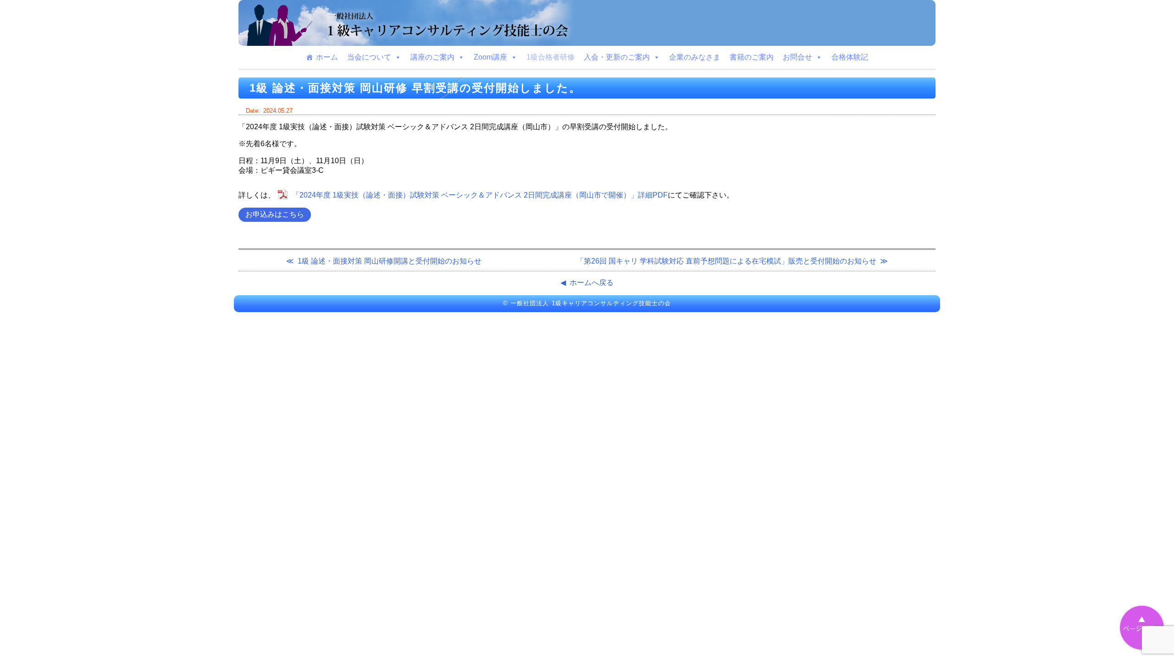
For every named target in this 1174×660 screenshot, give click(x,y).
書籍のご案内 (752, 57)
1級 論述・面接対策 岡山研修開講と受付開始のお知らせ (390, 261)
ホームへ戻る (592, 282)
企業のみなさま (694, 57)
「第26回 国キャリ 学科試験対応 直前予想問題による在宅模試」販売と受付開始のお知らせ (726, 261)
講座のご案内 (432, 57)
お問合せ (797, 57)
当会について (369, 57)
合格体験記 (849, 57)
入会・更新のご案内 (617, 57)
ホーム (327, 57)
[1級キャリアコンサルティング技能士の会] (587, 23)
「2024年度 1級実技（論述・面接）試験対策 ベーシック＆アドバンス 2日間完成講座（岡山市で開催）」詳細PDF (480, 195)
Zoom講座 (490, 57)
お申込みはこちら (274, 214)
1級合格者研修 (550, 57)
